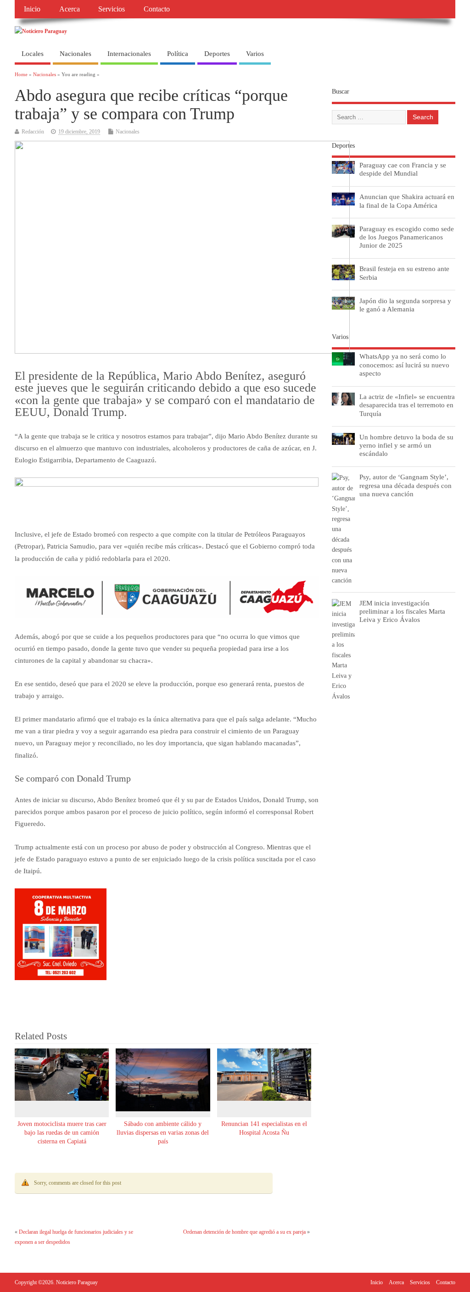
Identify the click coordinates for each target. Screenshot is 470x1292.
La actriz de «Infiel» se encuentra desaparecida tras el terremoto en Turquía (407, 405)
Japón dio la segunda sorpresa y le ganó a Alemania (405, 305)
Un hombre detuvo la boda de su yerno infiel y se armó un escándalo (406, 445)
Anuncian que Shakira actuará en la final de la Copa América (406, 201)
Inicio (32, 9)
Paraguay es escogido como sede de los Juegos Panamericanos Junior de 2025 (406, 237)
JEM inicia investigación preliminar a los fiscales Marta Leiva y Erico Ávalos (402, 611)
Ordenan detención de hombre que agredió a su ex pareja (244, 1232)
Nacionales (75, 53)
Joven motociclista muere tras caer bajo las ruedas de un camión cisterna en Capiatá (61, 1132)
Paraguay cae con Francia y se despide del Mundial (402, 169)
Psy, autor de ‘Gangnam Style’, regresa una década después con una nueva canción (405, 485)
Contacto (157, 9)
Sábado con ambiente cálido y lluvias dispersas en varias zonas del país (163, 1132)
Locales (33, 53)
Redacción (33, 131)
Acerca (69, 9)
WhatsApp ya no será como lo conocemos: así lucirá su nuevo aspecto (404, 364)
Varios (255, 53)
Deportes (217, 53)
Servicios (111, 9)
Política (177, 53)
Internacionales (129, 53)
